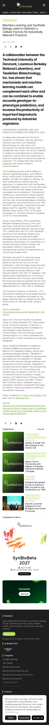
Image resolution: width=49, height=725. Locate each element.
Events (35, 12)
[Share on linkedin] (16, 47)
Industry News (15, 12)
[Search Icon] (43, 5)
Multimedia (27, 12)
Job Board (44, 12)
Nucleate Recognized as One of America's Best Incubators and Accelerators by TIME (35, 486)
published (7, 163)
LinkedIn (37, 395)
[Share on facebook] (11, 47)
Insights (6, 12)
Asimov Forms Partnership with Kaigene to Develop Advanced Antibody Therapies (34, 466)
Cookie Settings (11, 712)
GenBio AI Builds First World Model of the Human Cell (35, 445)
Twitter (25, 395)
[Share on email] (21, 47)
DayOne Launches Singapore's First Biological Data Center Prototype (35, 507)
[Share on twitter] (5, 47)
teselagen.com (22, 398)
